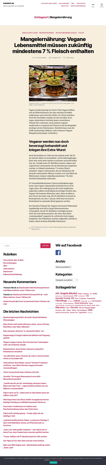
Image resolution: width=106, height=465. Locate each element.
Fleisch (46, 227)
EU (42, 227)
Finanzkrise (91, 298)
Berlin (95, 294)
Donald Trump (62, 298)
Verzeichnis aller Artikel (49, 3)
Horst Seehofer (81, 303)
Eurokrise (82, 298)
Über (73, 3)
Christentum (81, 296)
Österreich (89, 312)
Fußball (77, 301)
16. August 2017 (56, 57)
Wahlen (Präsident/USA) (62, 312)
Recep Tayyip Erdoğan (87, 307)
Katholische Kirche (80, 305)
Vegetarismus (35, 229)
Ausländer (85, 293)
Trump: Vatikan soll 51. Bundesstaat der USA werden (25, 437)
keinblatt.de (8, 3)
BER (91, 293)
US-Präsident (82, 310)
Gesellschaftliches (30, 32)
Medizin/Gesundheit (46, 32)
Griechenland (96, 301)
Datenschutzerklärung (78, 6)
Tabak (68, 310)
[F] (79, 252)
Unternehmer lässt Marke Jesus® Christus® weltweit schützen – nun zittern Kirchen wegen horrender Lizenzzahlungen (25, 365)
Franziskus (70, 301)
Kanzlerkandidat (69, 305)
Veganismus (72, 227)
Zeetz (30, 105)
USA (90, 310)
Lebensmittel (52, 227)
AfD (57, 293)
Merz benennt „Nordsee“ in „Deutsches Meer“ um (23, 331)
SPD (64, 310)
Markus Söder (91, 305)
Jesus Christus (60, 305)
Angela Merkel (68, 293)
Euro (77, 298)
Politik (81, 32)
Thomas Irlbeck (41, 57)
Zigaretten (83, 312)
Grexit (89, 301)
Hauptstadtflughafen (68, 303)
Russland (58, 310)
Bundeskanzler (59, 296)
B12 (32, 227)
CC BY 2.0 (41, 105)
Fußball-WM (84, 301)
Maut (97, 305)
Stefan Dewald (9, 301)
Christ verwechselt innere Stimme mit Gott (21, 372)
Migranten (60, 307)
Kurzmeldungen (64, 3)
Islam (91, 303)
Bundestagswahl (68, 296)
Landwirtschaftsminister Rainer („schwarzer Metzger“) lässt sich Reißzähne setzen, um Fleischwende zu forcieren (26, 422)
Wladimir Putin (74, 312)
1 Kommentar (70, 57)
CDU (75, 296)
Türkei (74, 310)
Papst (68, 307)
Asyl (79, 294)
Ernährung (37, 227)
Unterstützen (81, 3)
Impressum (65, 6)
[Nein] (104, 460)
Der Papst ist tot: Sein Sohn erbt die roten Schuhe (23, 441)
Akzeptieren (53, 462)
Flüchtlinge (61, 300)
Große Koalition (58, 303)
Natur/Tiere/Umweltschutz (66, 32)
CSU (87, 296)
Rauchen (74, 307)
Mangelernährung (62, 227)
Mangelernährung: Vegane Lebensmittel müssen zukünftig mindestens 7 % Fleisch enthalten (53, 45)
